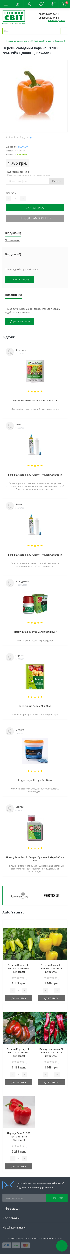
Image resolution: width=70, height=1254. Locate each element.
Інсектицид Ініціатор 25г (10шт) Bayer (35, 631)
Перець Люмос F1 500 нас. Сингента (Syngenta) (51, 968)
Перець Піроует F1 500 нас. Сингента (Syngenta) (19, 968)
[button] (29, 4)
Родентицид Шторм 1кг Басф (35, 780)
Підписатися (57, 1197)
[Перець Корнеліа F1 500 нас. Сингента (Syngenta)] (51, 1028)
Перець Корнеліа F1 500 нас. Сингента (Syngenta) (51, 1052)
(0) (31, 137)
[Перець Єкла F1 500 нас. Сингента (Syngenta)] (19, 1112)
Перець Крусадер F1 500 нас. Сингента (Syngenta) (19, 1052)
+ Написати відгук (19, 279)
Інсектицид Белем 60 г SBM (35, 706)
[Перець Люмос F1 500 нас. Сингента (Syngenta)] (51, 944)
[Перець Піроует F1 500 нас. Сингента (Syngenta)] (19, 944)
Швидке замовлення (35, 218)
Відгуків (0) (13, 233)
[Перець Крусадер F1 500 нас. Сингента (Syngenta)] (19, 1028)
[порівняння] (31, 929)
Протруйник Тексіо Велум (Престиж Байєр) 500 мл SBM (35, 859)
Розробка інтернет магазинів (22, 1238)
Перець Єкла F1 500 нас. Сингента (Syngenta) (18, 1137)
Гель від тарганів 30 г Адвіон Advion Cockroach (35, 474)
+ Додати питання (19, 321)
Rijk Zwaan (22, 146)
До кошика (35, 208)
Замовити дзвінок (56, 20)
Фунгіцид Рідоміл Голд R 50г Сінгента (35, 400)
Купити (56, 181)
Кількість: (11, 192)
